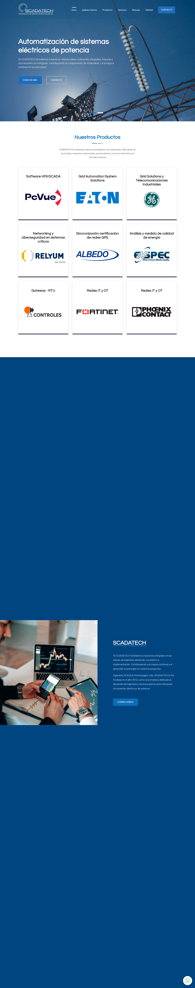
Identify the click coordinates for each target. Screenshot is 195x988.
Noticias (136, 10)
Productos (107, 10)
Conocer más (30, 80)
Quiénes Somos (89, 10)
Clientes (149, 10)
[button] (187, 980)
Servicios (122, 10)
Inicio (74, 10)
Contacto (166, 10)
